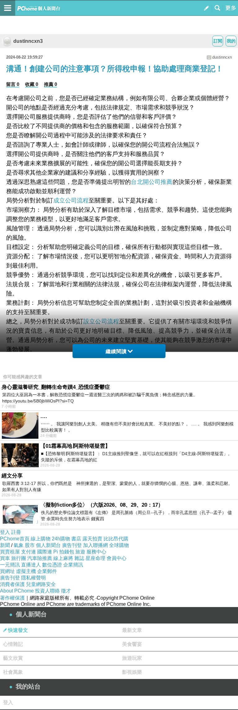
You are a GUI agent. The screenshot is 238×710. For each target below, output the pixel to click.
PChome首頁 (14, 538)
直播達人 (31, 564)
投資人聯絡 (47, 590)
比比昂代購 (116, 538)
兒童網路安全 (41, 584)
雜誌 (79, 558)
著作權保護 (12, 598)
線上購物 (41, 538)
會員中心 (116, 558)
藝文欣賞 (13, 658)
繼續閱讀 (116, 351)
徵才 (66, 590)
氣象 (19, 545)
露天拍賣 (92, 538)
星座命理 (95, 558)
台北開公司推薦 (151, 182)
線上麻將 (63, 558)
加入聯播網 (95, 545)
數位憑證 (52, 564)
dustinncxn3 (28, 41)
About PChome (17, 590)
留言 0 (12, 84)
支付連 (28, 551)
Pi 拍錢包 (63, 551)
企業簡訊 (73, 564)
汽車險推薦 (39, 558)
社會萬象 (13, 672)
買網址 (7, 571)
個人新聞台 (48, 545)
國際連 (44, 551)
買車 (5, 558)
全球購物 (119, 545)
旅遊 (80, 551)
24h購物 (61, 538)
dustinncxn (222, 57)
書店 (76, 538)
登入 (5, 532)
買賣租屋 (10, 551)
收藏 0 (31, 84)
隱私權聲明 (33, 577)
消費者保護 (12, 584)
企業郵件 (47, 571)
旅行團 (18, 558)
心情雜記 (13, 644)
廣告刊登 (72, 545)
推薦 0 (50, 84)
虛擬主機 (26, 571)
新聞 (5, 545)
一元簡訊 (10, 564)
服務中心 (96, 551)
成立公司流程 (71, 200)
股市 (30, 545)
